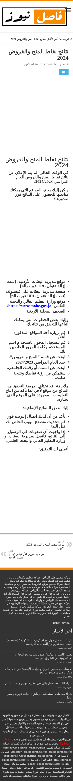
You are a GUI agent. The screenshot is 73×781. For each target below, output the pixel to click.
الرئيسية (65, 39)
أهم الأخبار (52, 39)
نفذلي (66, 616)
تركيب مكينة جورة (43, 609)
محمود (62, 64)
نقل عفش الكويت (53, 606)
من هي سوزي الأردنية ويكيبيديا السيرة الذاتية (27, 554)
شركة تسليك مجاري (30, 606)
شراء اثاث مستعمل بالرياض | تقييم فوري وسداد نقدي (38, 683)
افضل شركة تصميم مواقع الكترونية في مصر (46, 583)
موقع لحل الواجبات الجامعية (29, 600)
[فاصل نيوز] (36, 15)
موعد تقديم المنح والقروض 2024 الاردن (45, 545)
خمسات (19, 613)
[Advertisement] (36, 114)
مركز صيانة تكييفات (21, 743)
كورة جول (45, 771)
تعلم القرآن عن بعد (41, 759)
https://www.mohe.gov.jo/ (29, 305)
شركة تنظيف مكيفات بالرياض (24, 577)
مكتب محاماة (19, 763)
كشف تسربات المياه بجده (56, 580)
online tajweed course (14, 747)
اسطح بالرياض (21, 596)
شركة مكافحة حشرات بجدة (43, 587)
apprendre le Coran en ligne (20, 755)
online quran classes (35, 751)
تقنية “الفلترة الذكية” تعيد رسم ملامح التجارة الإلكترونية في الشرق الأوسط (43, 656)
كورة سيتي (32, 771)
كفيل (10, 613)
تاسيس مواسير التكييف (48, 767)
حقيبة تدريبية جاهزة (13, 771)
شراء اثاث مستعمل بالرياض (54, 775)
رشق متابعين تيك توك (46, 743)
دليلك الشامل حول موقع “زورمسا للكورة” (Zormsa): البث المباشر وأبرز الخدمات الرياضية (39, 641)
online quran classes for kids (53, 763)
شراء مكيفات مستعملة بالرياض (20, 775)
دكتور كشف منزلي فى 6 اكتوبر (42, 613)
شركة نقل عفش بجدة (22, 767)
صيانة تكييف (53, 747)
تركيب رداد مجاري (21, 609)
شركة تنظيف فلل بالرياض (56, 577)
